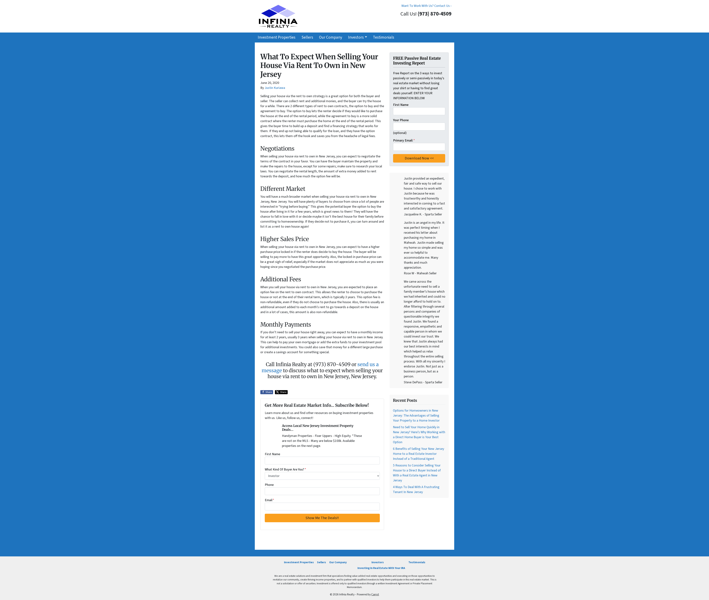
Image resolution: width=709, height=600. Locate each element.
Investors (356, 37)
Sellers (307, 37)
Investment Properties (276, 37)
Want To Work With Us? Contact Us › (426, 6)
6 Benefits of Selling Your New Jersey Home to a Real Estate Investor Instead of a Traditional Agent (418, 453)
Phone (269, 485)
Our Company (330, 37)
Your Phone (401, 120)
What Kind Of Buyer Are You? (285, 469)
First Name (272, 454)
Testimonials (383, 37)
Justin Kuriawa (275, 88)
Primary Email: (404, 140)
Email (269, 500)
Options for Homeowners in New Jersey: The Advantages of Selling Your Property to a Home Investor (416, 415)
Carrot (375, 594)
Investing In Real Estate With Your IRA (381, 568)
